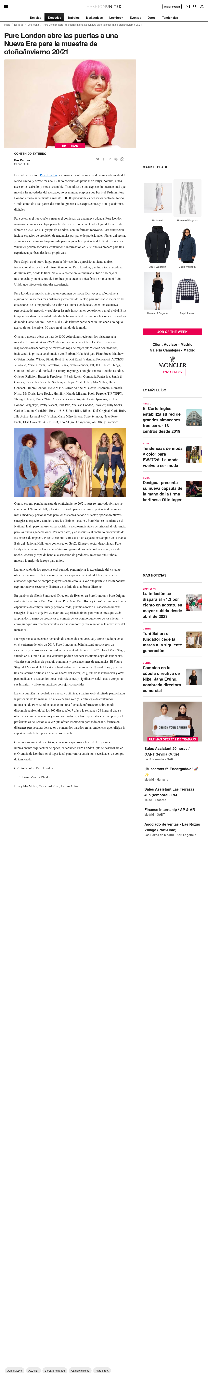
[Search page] (195, 6)
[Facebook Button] (104, 159)
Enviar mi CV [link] (172, 372)
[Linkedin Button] (110, 159)
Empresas (33, 24)
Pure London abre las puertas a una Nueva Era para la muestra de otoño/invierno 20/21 (92, 24)
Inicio (7, 24)
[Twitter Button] (98, 159)
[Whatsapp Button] (122, 159)
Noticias (18, 24)
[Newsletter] (187, 6)
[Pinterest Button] (116, 159)
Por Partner (22, 160)
